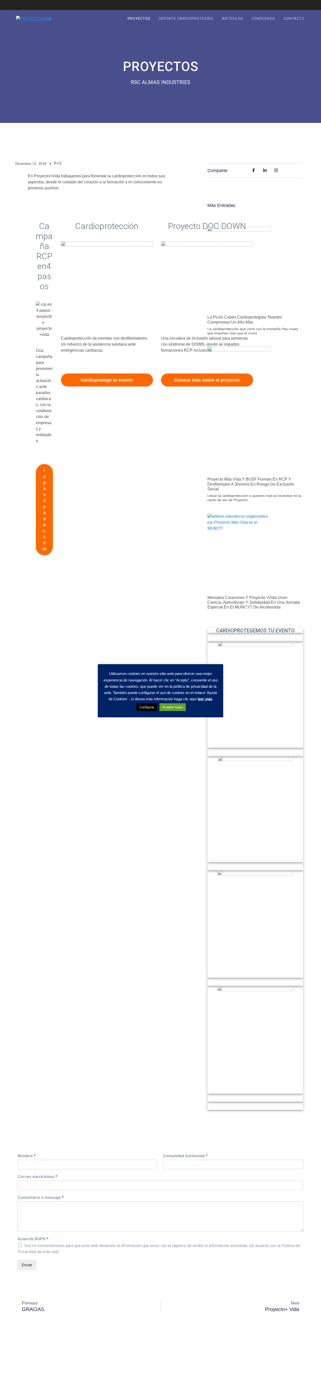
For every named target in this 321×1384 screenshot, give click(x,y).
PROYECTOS (139, 19)
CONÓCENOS (263, 19)
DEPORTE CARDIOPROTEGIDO (186, 19)
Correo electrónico (37, 1176)
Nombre (27, 1156)
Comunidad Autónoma (185, 1156)
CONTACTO (294, 19)
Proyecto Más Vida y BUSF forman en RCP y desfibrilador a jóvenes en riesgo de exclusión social (250, 484)
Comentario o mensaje (41, 1197)
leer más (205, 699)
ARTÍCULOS (232, 19)
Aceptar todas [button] (173, 707)
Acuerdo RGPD (33, 1239)
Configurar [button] (146, 707)
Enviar (27, 1265)
